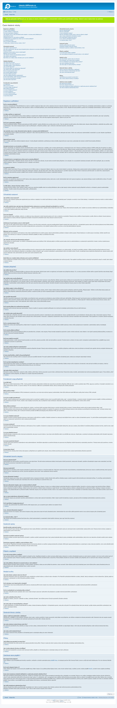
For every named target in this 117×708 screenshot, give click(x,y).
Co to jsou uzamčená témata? (10, 94)
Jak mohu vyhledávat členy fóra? (67, 63)
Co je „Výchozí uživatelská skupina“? (68, 38)
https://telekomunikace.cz (12, 21)
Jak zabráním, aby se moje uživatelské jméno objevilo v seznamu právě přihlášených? (22, 34)
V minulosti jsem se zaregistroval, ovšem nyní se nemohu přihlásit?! (18, 38)
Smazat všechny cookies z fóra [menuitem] (90, 697)
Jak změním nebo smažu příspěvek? (11, 63)
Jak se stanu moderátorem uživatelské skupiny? (70, 36)
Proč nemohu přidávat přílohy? (10, 72)
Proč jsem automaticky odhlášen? (10, 33)
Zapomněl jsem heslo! (8, 36)
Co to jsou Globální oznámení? (10, 90)
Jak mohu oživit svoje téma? (9, 79)
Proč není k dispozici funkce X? (67, 84)
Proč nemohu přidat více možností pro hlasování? (14, 68)
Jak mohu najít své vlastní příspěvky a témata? (70, 64)
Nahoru (7, 110)
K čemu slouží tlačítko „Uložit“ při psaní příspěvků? (14, 76)
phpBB (53, 700)
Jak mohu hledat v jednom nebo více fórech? (70, 58)
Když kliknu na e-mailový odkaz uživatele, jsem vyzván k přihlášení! (18, 57)
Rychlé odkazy (8, 11)
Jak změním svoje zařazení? (9, 56)
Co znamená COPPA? (8, 40)
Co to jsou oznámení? (8, 91)
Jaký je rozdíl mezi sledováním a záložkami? (69, 69)
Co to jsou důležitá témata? (9, 92)
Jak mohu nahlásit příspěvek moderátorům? (13, 75)
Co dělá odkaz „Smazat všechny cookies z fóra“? (14, 43)
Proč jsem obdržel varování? (9, 73)
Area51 (90, 668)
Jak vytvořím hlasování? (8, 66)
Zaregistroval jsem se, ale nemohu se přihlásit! (13, 37)
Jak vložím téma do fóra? (9, 62)
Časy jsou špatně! (7, 50)
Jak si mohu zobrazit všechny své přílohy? (69, 78)
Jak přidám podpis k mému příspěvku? (12, 65)
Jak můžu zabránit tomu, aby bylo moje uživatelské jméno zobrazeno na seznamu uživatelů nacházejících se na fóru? (29, 49)
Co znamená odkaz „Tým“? (66, 40)
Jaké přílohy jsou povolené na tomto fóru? (69, 77)
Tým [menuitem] (80, 697)
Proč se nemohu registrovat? (9, 41)
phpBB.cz (62, 701)
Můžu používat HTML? (8, 85)
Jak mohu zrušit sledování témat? (67, 72)
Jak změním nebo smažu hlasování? (11, 69)
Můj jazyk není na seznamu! (9, 53)
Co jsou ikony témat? (8, 95)
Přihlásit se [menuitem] (111, 11)
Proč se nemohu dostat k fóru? (10, 71)
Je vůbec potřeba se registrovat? (10, 31)
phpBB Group (54, 660)
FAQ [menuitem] (15, 11)
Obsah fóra (12, 697)
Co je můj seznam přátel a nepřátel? (68, 52)
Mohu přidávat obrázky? (8, 88)
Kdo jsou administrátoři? (65, 30)
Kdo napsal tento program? (66, 83)
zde (4, 662)
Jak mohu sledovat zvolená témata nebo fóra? (70, 70)
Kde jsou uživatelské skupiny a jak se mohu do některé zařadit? (74, 34)
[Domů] (11, 6)
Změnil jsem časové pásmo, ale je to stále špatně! (14, 52)
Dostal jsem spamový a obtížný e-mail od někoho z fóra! (72, 47)
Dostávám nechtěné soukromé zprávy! (68, 46)
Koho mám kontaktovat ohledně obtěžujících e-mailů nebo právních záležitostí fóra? (78, 86)
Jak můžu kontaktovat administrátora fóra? (69, 87)
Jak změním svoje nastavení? (10, 47)
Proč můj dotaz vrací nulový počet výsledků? (70, 60)
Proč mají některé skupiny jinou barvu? (68, 37)
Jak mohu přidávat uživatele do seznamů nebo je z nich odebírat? (74, 54)
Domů (6, 697)
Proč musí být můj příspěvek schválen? (12, 78)
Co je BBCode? (6, 84)
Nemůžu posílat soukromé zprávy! (67, 45)
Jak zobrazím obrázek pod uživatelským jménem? (14, 54)
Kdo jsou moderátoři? (64, 31)
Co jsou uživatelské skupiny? (66, 33)
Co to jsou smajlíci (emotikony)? (10, 87)
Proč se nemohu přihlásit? (9, 30)
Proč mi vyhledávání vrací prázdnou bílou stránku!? (71, 61)
